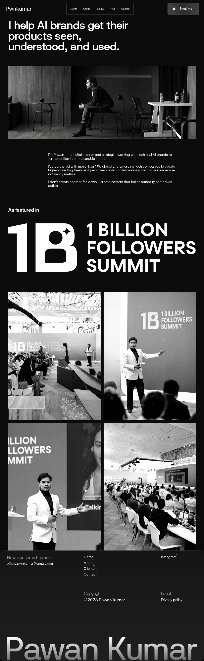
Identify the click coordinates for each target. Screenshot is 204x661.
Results (100, 9)
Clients (73, 9)
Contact (125, 9)
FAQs (112, 9)
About (86, 9)
